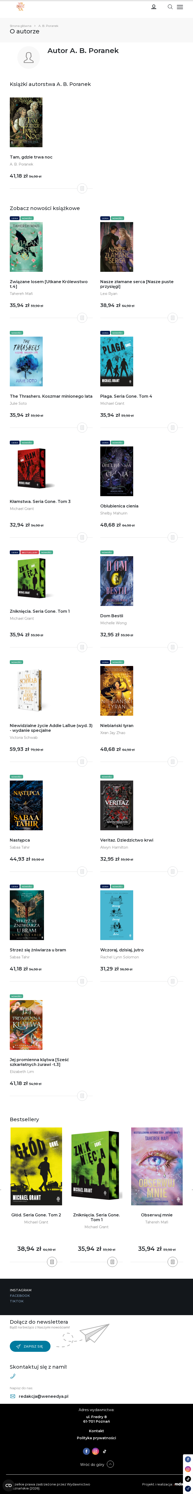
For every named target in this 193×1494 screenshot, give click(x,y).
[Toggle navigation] (170, 6)
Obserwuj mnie (157, 1215)
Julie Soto (18, 403)
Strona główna (20, 26)
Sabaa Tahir (20, 847)
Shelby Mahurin (113, 513)
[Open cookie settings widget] (9, 1485)
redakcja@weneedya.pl (43, 1396)
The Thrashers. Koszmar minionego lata (51, 396)
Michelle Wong (113, 623)
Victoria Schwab (24, 737)
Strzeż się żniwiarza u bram (38, 950)
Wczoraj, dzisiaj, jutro (122, 950)
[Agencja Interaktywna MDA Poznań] (178, 1484)
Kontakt (96, 1431)
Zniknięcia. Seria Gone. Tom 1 (40, 611)
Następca (20, 840)
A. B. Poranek (21, 164)
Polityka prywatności (96, 1438)
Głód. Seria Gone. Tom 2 (36, 1215)
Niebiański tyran (116, 725)
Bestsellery (29, 552)
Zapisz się (33, 1346)
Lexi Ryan (108, 293)
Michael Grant (112, 403)
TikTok (17, 1301)
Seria (14, 218)
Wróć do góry (92, 1464)
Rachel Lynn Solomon (119, 957)
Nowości (27, 218)
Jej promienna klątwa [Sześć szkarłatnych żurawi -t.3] (39, 1062)
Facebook (20, 1296)
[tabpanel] (36, 1194)
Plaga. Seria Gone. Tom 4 (126, 396)
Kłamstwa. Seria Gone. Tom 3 (40, 501)
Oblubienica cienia (119, 506)
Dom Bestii (111, 615)
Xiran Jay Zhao (112, 733)
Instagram (20, 1290)
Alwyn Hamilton (114, 847)
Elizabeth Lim (22, 1071)
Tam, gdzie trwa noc (31, 157)
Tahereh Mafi (21, 293)
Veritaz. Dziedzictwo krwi (126, 840)
